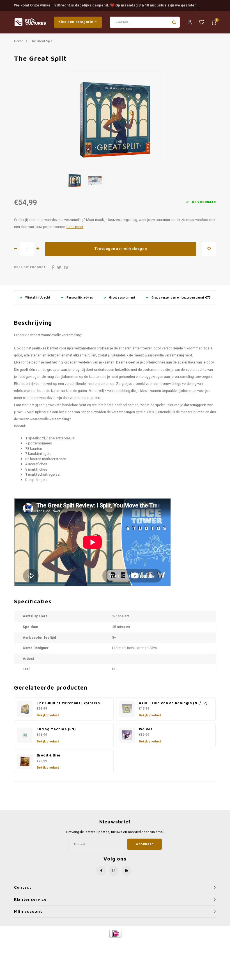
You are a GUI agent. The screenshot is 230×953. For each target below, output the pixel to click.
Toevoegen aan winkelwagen (121, 248)
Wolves (146, 729)
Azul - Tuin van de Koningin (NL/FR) (173, 703)
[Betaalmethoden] (115, 933)
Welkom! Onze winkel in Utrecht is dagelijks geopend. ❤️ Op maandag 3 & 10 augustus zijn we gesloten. (106, 5)
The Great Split (41, 41)
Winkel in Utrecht (37, 297)
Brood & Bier (49, 755)
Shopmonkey (163, 943)
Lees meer (74, 226)
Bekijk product (48, 715)
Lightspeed (128, 943)
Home (18, 41)
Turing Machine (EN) (56, 729)
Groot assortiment (122, 297)
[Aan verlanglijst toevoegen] (209, 249)
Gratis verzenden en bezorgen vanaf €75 (180, 297)
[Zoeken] (174, 22)
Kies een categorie (75, 21)
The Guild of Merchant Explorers (68, 703)
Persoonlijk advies (79, 297)
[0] (213, 22)
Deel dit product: (30, 267)
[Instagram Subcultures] (114, 871)
